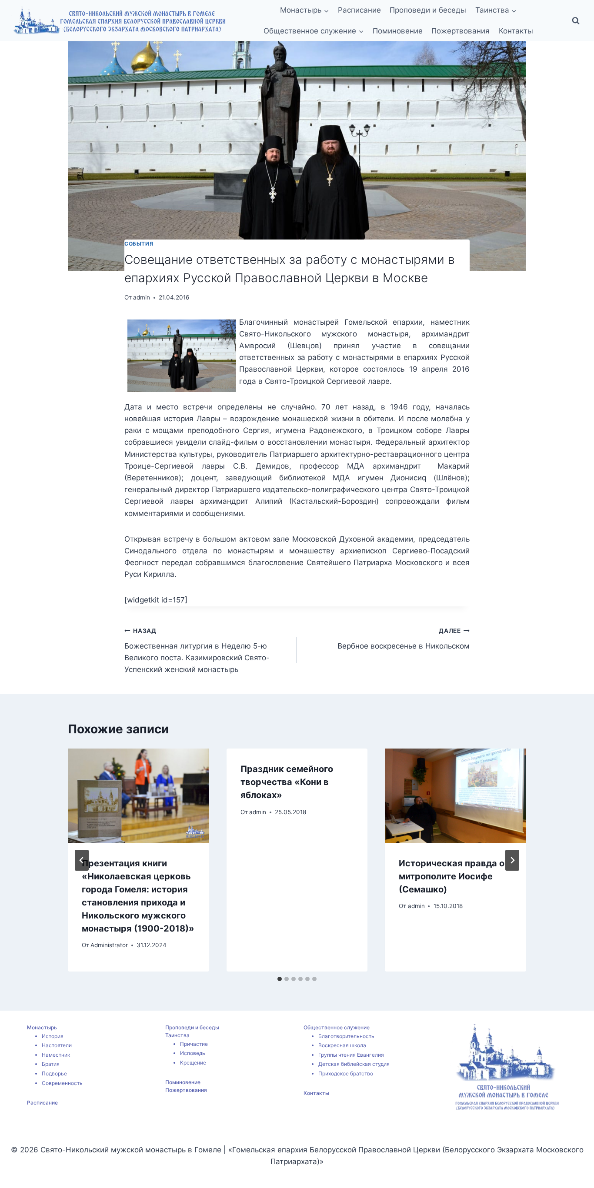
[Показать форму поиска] (576, 21)
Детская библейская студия (354, 1064)
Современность (62, 1083)
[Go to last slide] (82, 860)
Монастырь (42, 1027)
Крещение (193, 1062)
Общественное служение (337, 1027)
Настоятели (57, 1045)
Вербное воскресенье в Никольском (403, 638)
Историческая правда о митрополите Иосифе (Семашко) (451, 876)
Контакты (516, 31)
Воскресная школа (342, 1045)
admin (141, 297)
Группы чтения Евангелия (351, 1055)
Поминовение (398, 31)
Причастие (194, 1044)
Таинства (177, 1035)
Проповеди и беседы (428, 10)
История (52, 1036)
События (138, 243)
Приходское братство (345, 1073)
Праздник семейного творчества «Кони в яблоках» (286, 782)
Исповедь (192, 1053)
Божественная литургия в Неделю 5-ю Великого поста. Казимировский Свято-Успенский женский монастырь (197, 650)
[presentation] (138, 795)
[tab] (279, 979)
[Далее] (512, 860)
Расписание (359, 10)
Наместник (56, 1055)
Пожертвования (460, 31)
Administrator (109, 945)
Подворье (54, 1073)
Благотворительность (346, 1036)
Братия (51, 1064)
